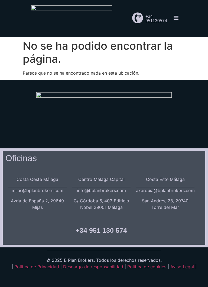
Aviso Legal (182, 266)
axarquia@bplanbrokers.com (165, 190)
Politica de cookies (147, 266)
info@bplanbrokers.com (101, 190)
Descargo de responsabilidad (94, 266)
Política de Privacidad (36, 266)
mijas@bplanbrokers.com (37, 190)
